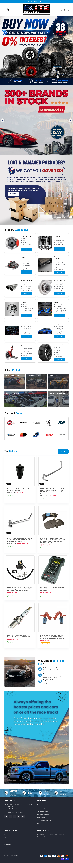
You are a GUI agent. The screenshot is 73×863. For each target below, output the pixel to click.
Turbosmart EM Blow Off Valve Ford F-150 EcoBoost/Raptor (19, 489)
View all (63, 451)
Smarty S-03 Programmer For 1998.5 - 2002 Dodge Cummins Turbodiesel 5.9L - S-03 (52, 589)
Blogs (38, 823)
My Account (7, 844)
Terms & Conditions (42, 811)
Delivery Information (43, 814)
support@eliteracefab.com (16, 812)
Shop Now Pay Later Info (44, 820)
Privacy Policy (41, 808)
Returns (6, 835)
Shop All (26, 249)
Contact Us (7, 841)
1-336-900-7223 (12, 808)
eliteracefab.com (13, 855)
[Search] (61, 10)
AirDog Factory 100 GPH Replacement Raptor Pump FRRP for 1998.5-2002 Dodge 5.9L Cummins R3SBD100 (20, 589)
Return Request (41, 817)
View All (66, 413)
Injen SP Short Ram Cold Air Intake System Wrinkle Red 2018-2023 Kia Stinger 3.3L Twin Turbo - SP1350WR (52, 636)
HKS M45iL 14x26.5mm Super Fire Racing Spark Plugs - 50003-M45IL (18, 635)
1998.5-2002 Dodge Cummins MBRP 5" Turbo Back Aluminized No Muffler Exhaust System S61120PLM (20, 539)
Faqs (38, 805)
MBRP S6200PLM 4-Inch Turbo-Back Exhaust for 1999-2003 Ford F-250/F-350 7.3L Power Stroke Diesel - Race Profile (52, 491)
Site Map (6, 838)
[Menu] (4, 10)
